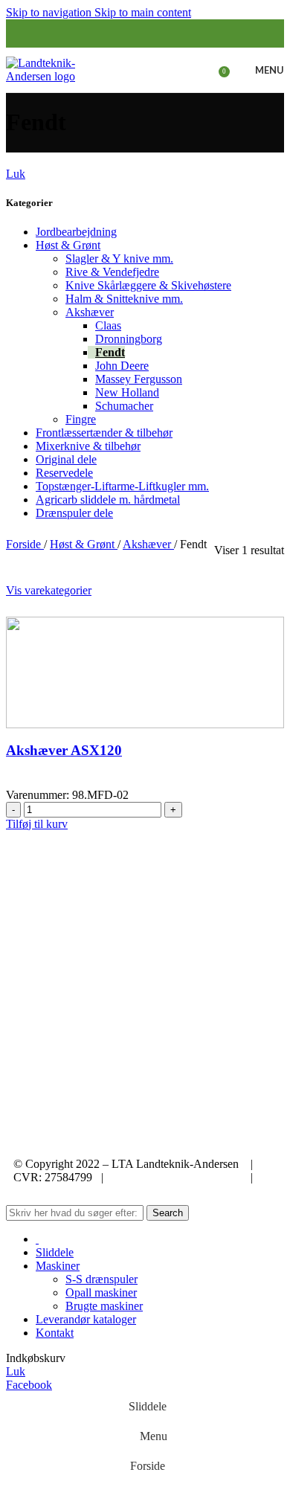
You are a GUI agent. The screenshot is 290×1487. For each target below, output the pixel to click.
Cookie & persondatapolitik (177, 1177)
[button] (37, 824)
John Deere (122, 365)
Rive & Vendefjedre (112, 272)
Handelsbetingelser (64, 1190)
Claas (108, 325)
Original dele (66, 459)
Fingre (80, 419)
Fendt (110, 352)
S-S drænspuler (101, 1279)
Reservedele (64, 472)
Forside (25, 544)
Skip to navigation (50, 12)
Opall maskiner (101, 1292)
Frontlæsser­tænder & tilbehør (104, 432)
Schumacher (124, 405)
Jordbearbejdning (76, 231)
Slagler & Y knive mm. (119, 258)
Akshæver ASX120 (64, 750)
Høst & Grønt (68, 245)
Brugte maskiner (104, 1306)
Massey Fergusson (138, 379)
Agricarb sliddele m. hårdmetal (108, 499)
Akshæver (89, 312)
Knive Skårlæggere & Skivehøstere (148, 285)
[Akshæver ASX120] (145, 671)
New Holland (127, 392)
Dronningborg (128, 339)
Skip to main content (142, 12)
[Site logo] (53, 68)
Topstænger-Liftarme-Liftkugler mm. (122, 486)
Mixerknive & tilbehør (88, 446)
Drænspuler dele (74, 513)
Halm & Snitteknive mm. (124, 298)
